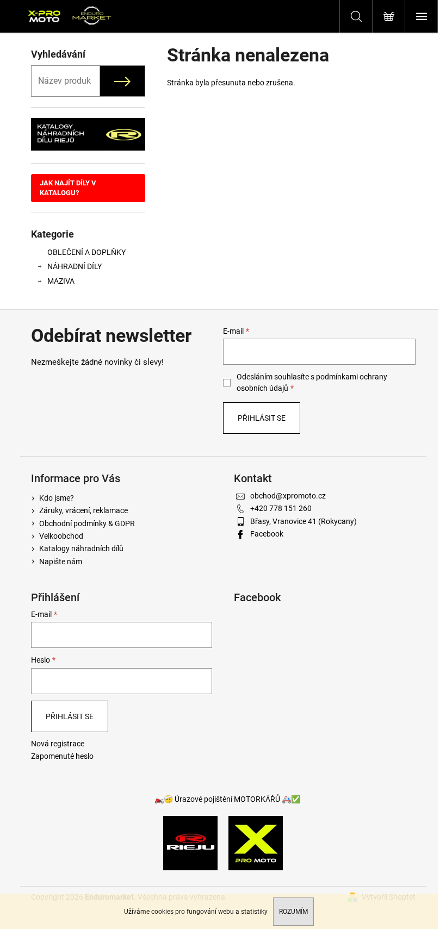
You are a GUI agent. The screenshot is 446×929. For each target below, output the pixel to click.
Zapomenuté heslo (62, 756)
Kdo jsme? (56, 498)
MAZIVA (61, 281)
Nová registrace (57, 743)
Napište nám (60, 561)
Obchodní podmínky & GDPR (87, 523)
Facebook (266, 533)
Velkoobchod (61, 536)
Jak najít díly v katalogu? (68, 188)
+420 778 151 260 (281, 508)
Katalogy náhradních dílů (81, 548)
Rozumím (293, 911)
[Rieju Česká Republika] (190, 842)
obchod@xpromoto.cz (288, 495)
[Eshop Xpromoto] (255, 842)
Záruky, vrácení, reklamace (83, 510)
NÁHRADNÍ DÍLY (74, 266)
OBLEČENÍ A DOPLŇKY (86, 252)
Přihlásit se (262, 418)
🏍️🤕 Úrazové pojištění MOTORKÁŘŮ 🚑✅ (227, 799)
